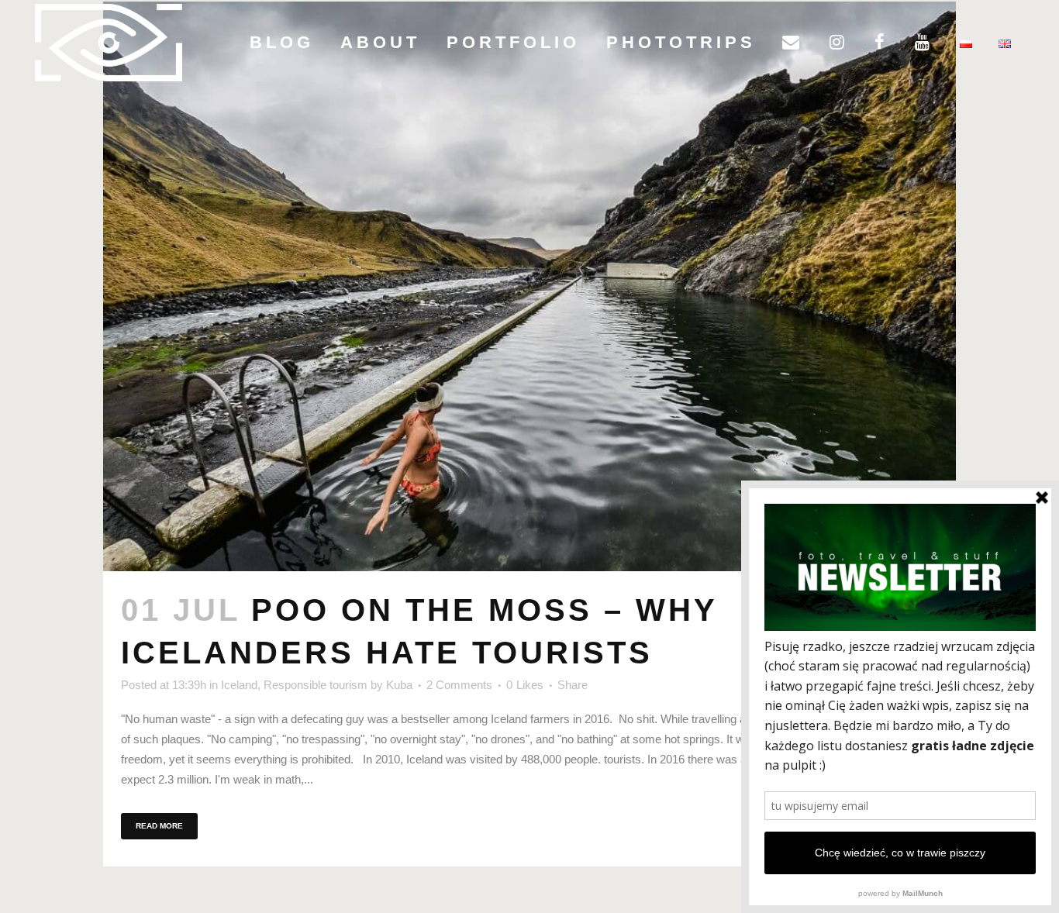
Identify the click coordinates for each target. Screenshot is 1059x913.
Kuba (399, 684)
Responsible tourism (315, 684)
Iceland (239, 684)
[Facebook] (881, 42)
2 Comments (459, 684)
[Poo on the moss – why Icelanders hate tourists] (529, 286)
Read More (159, 826)
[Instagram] (838, 42)
